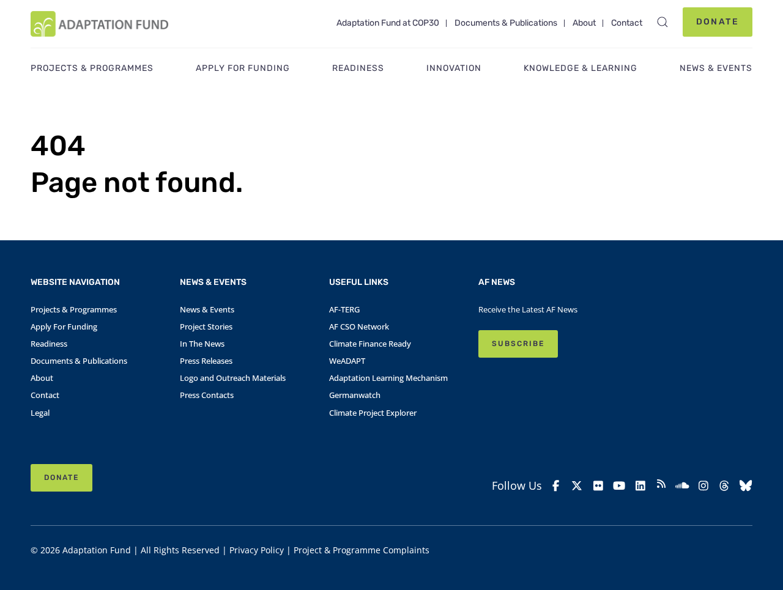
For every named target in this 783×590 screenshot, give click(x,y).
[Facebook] (556, 485)
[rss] (661, 485)
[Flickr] (598, 485)
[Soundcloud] (682, 485)
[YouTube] (619, 485)
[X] (577, 485)
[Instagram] (703, 485)
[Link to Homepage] (99, 23)
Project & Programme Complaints (361, 550)
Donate (717, 22)
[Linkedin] (640, 485)
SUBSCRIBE (518, 343)
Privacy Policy (256, 550)
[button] (662, 22)
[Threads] (724, 485)
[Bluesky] (745, 485)
